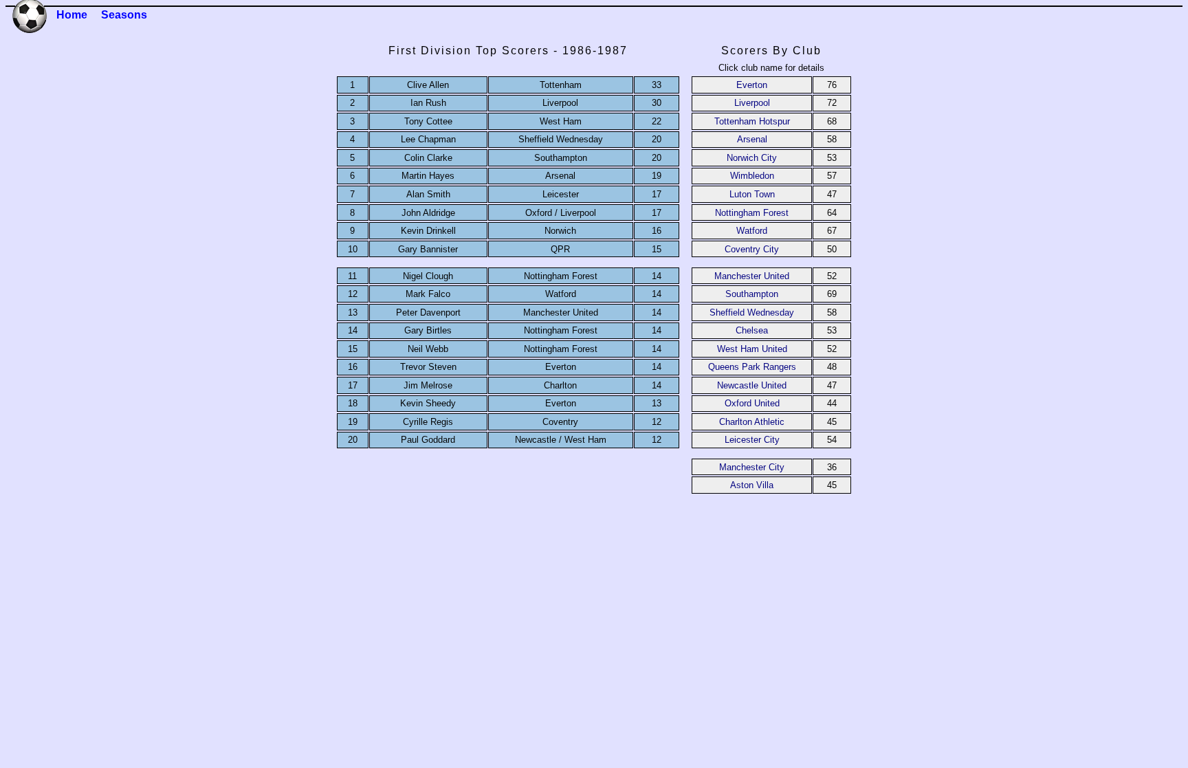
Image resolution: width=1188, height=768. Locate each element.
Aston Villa (751, 485)
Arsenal (752, 139)
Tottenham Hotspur (752, 121)
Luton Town (752, 194)
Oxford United (752, 403)
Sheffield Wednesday (752, 312)
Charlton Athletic (751, 422)
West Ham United (752, 349)
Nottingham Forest (752, 213)
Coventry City (752, 249)
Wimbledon (752, 176)
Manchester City (751, 467)
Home (71, 15)
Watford (751, 231)
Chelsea (752, 330)
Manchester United (751, 276)
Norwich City (752, 158)
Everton (751, 85)
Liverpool (752, 103)
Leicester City (752, 440)
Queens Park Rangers (752, 367)
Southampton (751, 294)
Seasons (124, 15)
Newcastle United (751, 385)
